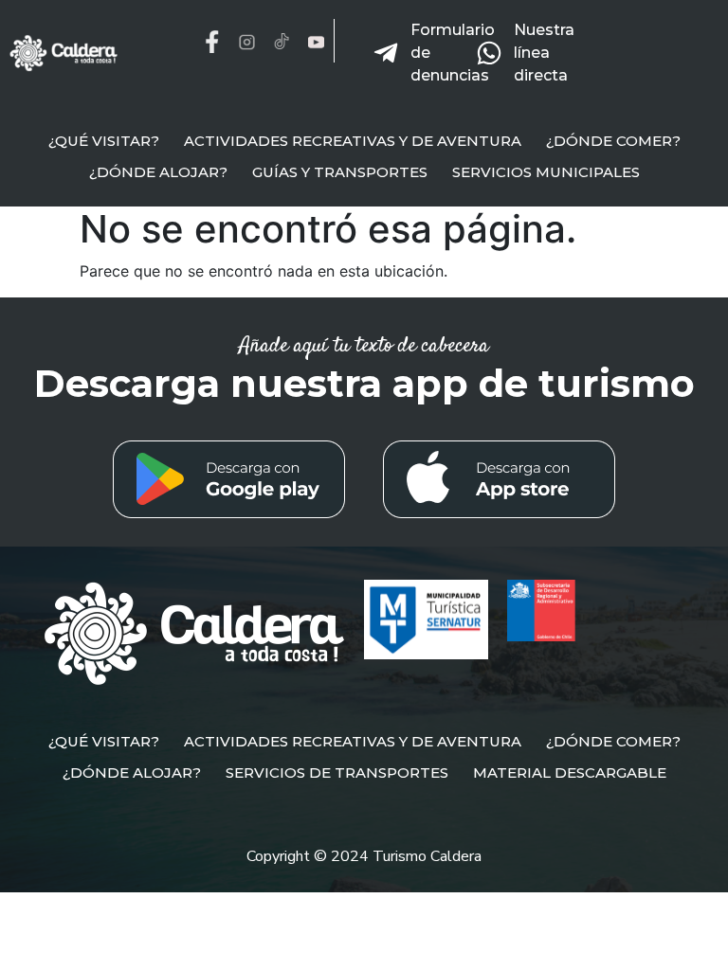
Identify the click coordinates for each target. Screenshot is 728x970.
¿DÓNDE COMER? (613, 141)
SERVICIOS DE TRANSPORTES (337, 772)
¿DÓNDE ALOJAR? (158, 172)
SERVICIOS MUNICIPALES (546, 172)
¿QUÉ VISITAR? (103, 141)
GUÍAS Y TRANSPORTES (340, 172)
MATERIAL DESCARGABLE (569, 772)
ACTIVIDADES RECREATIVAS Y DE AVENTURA (352, 141)
